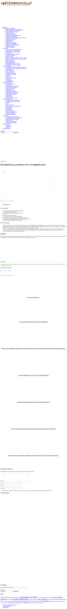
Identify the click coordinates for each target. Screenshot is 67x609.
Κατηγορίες (3, 587)
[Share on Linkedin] (11, 201)
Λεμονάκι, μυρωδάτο (10, 55)
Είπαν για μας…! (9, 120)
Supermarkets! (9, 126)
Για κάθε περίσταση (7, 82)
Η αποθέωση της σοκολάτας (9, 28)
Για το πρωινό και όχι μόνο (11, 87)
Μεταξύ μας (5, 115)
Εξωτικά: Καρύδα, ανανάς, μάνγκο (13, 63)
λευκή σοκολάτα (6, 601)
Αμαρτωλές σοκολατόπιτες (11, 36)
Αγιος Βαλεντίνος (9, 96)
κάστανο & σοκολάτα (10, 47)
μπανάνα (32, 601)
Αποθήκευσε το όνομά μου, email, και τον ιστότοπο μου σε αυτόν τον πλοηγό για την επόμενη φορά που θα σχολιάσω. (27, 490)
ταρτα (1, 602)
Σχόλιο (2, 480)
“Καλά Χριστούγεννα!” (11, 94)
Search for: (3, 131)
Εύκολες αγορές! (6, 123)
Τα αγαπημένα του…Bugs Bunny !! (13, 50)
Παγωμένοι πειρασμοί (10, 88)
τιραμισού (5, 602)
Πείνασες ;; (8, 124)
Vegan (7, 103)
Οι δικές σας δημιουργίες (11, 122)
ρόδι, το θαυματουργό (10, 61)
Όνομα (2, 483)
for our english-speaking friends (12, 119)
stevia (19, 597)
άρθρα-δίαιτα (55, 597)
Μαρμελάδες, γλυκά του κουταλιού (13, 64)
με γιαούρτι (8, 76)
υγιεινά (22, 602)
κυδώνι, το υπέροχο (10, 60)
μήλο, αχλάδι (8, 53)
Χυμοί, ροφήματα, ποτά (11, 77)
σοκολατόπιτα (57, 601)
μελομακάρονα (21, 601)
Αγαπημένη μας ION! (28, 597)
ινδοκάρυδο (31, 599)
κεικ (52, 599)
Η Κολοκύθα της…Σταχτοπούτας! (13, 51)
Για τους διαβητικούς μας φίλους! (13, 101)
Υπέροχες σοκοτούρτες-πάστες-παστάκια (14, 29)
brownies (2, 597)
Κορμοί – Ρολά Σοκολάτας (11, 43)
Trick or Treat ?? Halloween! (12, 93)
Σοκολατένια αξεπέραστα (11, 34)
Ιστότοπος (3, 488)
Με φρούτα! (5, 48)
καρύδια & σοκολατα (10, 45)
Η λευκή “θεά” (9, 41)
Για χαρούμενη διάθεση (11, 114)
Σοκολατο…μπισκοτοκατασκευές (13, 44)
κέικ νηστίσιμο (35, 599)
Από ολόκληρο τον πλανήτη (11, 97)
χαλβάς (30, 602)
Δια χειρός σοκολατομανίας (11, 121)
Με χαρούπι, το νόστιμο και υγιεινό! (13, 106)
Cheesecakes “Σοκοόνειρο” (11, 38)
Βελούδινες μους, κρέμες (11, 42)
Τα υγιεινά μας (9, 109)
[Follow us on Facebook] (2, 271)
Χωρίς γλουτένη (9, 107)
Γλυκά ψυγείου (9, 89)
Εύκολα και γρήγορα (10, 83)
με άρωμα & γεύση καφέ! (11, 74)
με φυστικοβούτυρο (10, 81)
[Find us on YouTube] (11, 271)
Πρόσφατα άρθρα (6, 606)
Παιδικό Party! (9, 84)
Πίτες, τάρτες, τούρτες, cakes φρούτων (14, 49)
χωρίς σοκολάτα (9, 69)
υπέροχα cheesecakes (10, 70)
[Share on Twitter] (4, 201)
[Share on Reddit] (6, 201)
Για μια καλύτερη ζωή (7, 99)
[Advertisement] (33, 16)
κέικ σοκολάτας (42, 599)
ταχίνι (3, 602)
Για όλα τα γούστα (7, 66)
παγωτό (46, 601)
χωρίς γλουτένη (40, 602)
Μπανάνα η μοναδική (10, 62)
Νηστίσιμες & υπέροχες (11, 90)
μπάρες (28, 601)
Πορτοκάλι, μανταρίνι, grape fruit (13, 54)
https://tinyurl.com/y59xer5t (6, 267)
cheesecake (7, 597)
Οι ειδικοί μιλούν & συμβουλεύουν (13, 100)
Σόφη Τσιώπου (48, 597)
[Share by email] (14, 201)
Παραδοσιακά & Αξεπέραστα (12, 91)
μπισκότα (36, 601)
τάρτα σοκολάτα (62, 601)
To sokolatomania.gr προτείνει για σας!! (14, 117)
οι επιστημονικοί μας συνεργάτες (12, 116)
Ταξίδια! (7, 127)
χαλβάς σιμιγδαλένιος (34, 602)
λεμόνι (2, 601)
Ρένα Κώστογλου (43, 597)
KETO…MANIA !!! (10, 104)
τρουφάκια (18, 602)
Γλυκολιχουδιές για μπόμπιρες (12, 86)
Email (2, 485)
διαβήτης (26, 599)
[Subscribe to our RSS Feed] (9, 271)
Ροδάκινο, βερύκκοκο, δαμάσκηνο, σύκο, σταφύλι (16, 57)
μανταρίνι (11, 601)
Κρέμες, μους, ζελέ (10, 71)
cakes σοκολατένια (10, 32)
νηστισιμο (41, 601)
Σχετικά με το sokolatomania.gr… (10, 605)
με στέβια (8, 102)
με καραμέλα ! (9, 80)
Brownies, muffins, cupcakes (12, 31)
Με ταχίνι (8, 75)
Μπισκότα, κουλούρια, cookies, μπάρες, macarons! (16, 68)
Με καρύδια (8, 78)
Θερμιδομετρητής (7, 128)
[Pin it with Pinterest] (9, 201)
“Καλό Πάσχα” (9, 95)
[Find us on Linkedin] (6, 271)
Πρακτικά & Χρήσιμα (10, 110)
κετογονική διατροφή (58, 599)
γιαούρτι (12, 599)
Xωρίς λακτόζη (9, 108)
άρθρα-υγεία (8, 599)
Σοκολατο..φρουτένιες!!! (11, 73)
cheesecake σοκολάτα (14, 597)
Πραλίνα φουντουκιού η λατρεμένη (13, 35)
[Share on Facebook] (2, 201)
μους (25, 601)
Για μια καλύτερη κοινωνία (11, 112)
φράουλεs (26, 602)
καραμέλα (49, 599)
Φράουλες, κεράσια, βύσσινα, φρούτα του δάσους (16, 58)
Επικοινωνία (5, 607)
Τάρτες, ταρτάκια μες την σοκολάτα (13, 30)
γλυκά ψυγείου (19, 599)
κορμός (64, 599)
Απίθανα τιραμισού (10, 40)
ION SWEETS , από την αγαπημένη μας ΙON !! (16, 67)
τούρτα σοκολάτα (12, 602)
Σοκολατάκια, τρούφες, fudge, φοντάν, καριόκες (16, 37)
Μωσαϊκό (38, 597)
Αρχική (4, 27)
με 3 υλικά (15, 601)
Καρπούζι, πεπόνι (9, 56)
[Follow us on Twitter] (4, 271)
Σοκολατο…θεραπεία (10, 113)
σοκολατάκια (51, 601)
